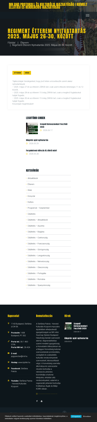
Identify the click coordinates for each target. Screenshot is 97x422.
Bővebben (87, 416)
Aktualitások (33, 178)
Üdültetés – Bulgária (36, 232)
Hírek (27, 73)
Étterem (24, 42)
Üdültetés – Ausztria (36, 226)
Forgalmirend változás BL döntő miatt (41, 150)
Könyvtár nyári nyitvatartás (37, 140)
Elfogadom (76, 416)
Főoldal (11, 42)
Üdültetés (31, 214)
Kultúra (30, 202)
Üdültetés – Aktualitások (38, 220)
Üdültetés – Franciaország (39, 244)
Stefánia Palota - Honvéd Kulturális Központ (21, 384)
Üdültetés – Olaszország (38, 267)
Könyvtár (31, 196)
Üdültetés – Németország (38, 261)
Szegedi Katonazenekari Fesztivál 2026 (80, 326)
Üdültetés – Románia (36, 279)
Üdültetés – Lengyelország (39, 255)
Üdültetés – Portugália (37, 273)
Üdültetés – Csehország (38, 238)
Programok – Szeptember (39, 208)
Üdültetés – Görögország (38, 249)
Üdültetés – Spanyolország (39, 285)
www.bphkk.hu (20, 362)
